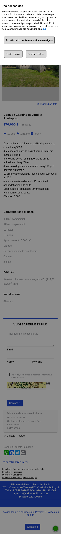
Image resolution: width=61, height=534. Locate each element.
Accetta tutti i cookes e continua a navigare (29, 40)
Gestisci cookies (36, 54)
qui (44, 29)
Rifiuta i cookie (13, 54)
